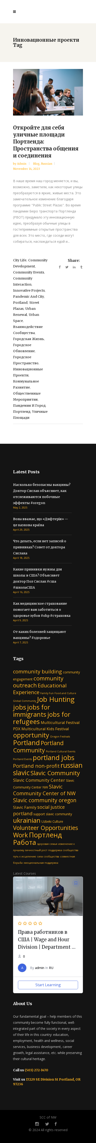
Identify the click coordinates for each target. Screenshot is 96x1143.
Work (20, 835)
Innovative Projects (29, 290)
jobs (19, 707)
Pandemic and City (28, 296)
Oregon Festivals (60, 736)
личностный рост (36, 850)
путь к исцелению (24, 856)
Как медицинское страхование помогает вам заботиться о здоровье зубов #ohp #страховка (41, 609)
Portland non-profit (36, 765)
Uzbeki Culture (52, 821)
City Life (19, 260)
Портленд (21, 411)
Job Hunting (56, 699)
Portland (20, 302)
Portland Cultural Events (60, 751)
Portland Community (38, 746)
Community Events (28, 272)
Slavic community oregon (44, 800)
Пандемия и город (29, 405)
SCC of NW (48, 1117)
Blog (36, 163)
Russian (46, 163)
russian (71, 765)
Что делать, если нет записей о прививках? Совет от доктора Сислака (39, 547)
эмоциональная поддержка (41, 862)
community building (37, 671)
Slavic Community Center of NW (44, 790)
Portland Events (22, 759)
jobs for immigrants (31, 711)
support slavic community (52, 814)
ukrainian (27, 820)
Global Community (24, 701)
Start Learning (48, 984)
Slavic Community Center (39, 780)
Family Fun (47, 693)
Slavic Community (55, 773)
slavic (21, 772)
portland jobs (53, 757)
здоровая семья (47, 844)
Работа (24, 842)
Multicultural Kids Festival (45, 728)
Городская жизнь (28, 339)
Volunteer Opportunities (45, 828)
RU (51, 968)
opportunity (31, 735)
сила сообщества (48, 856)
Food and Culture (65, 693)
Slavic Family (24, 807)
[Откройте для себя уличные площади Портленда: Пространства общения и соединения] (48, 92)
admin (22, 163)
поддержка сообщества (63, 850)
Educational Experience (40, 689)
